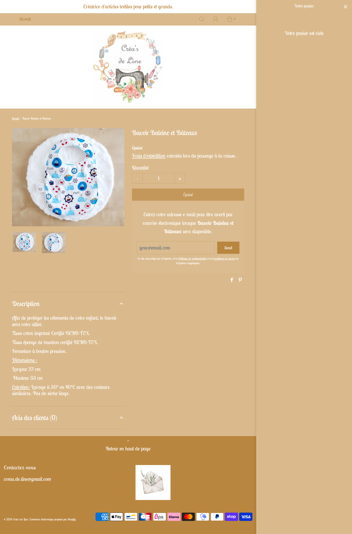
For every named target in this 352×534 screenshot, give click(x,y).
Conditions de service (224, 258)
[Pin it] (239, 279)
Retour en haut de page (128, 448)
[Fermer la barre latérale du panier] (345, 6)
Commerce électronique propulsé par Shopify (53, 519)
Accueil (15, 118)
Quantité (140, 167)
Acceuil (25, 19)
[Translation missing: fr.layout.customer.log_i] (215, 19)
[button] (24, 242)
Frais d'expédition (148, 155)
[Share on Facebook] (231, 279)
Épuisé (188, 194)
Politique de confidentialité (192, 258)
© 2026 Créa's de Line (16, 519)
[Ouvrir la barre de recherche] (202, 19)
